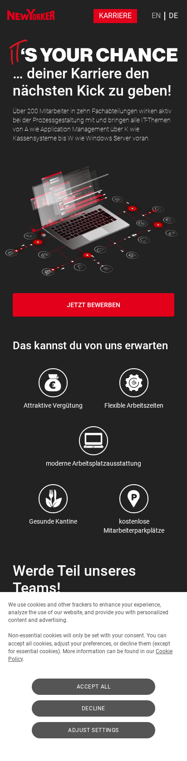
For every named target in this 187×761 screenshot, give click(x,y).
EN (156, 16)
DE (173, 16)
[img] (30, 14)
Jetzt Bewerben (93, 304)
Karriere (115, 15)
